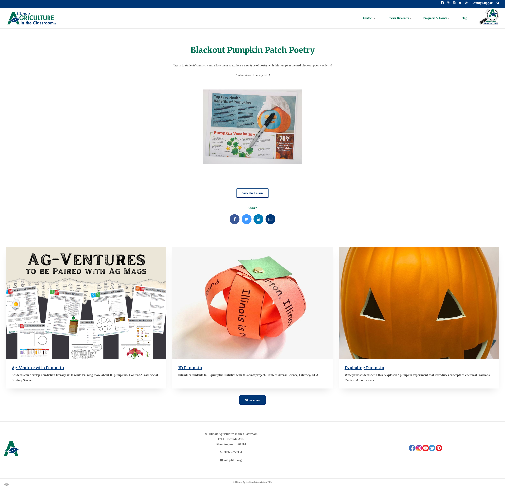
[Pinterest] (439, 450)
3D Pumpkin (190, 367)
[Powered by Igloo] (6, 484)
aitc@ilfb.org (233, 460)
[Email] (270, 219)
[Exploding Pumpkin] (419, 303)
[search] (498, 3)
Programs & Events (435, 18)
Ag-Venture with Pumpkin (38, 367)
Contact (368, 18)
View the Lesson (252, 193)
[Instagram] (418, 450)
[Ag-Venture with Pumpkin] (86, 303)
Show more (252, 400)
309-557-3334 (233, 452)
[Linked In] (258, 219)
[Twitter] (247, 219)
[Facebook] (234, 219)
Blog (464, 18)
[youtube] (425, 450)
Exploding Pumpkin (364, 367)
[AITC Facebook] (412, 450)
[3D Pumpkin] (252, 303)
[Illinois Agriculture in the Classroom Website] (31, 18)
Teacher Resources (398, 18)
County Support (482, 3)
